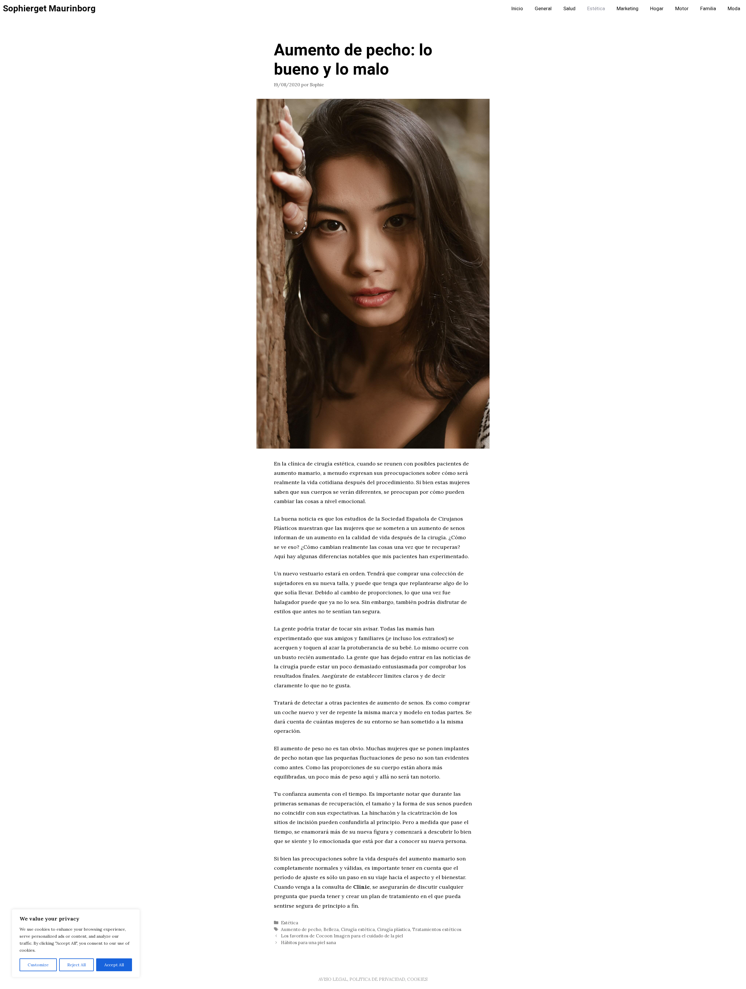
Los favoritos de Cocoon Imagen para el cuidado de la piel (342, 936)
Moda (734, 8)
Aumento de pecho (301, 929)
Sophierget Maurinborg (49, 8)
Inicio (517, 8)
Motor (682, 8)
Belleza (331, 929)
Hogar (657, 8)
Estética (596, 8)
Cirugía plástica (393, 929)
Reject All (76, 964)
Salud (569, 8)
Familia (708, 8)
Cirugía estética (358, 929)
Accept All (114, 964)
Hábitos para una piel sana (308, 942)
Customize (38, 964)
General (543, 8)
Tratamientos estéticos (436, 929)
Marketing (627, 8)
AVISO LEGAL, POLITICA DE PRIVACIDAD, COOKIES (373, 979)
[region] (76, 943)
